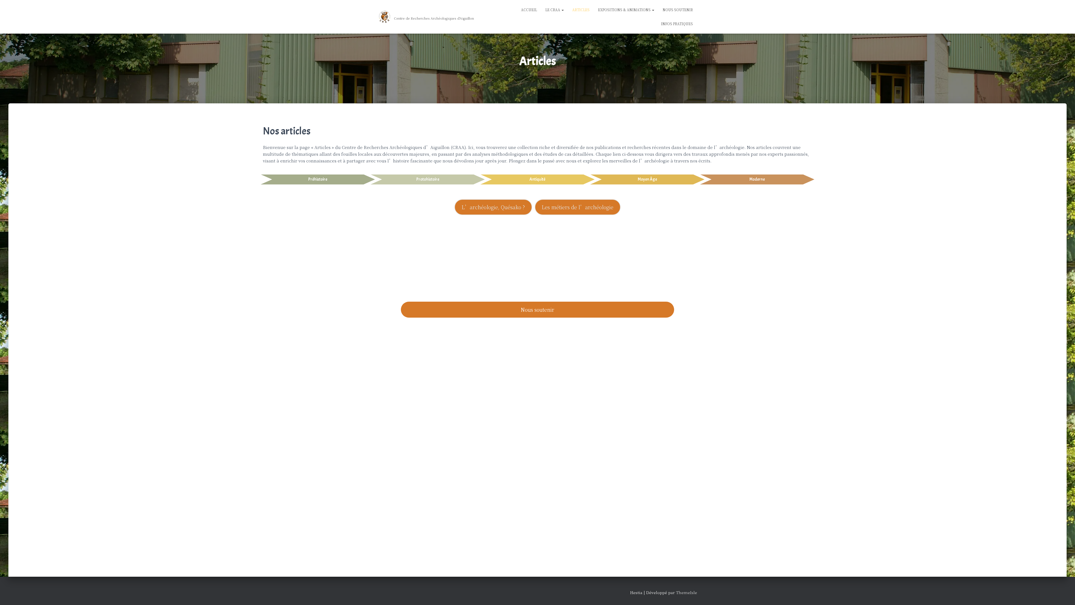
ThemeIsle (686, 592)
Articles (581, 9)
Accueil (529, 9)
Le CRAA (553, 9)
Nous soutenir (537, 309)
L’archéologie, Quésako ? (493, 207)
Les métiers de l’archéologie (577, 207)
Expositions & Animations (624, 9)
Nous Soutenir (678, 9)
